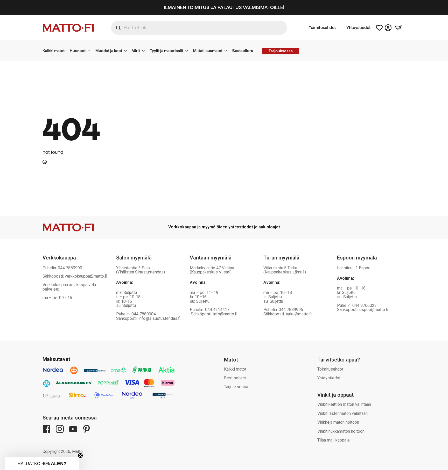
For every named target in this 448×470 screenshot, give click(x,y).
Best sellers (235, 377)
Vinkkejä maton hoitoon (338, 422)
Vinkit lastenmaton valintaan (342, 413)
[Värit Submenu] (145, 51)
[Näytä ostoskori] (398, 28)
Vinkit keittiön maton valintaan (344, 404)
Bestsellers (242, 50)
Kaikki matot (54, 50)
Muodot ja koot (108, 50)
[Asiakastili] (388, 27)
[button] (42, 463)
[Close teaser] (80, 455)
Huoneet (78, 50)
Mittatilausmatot (207, 50)
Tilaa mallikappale (333, 440)
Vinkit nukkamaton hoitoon (341, 431)
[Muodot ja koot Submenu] (127, 51)
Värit (136, 50)
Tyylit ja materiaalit (166, 50)
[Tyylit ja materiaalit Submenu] (188, 51)
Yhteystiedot (358, 27)
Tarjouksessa (236, 386)
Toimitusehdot (322, 27)
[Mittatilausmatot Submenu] (227, 51)
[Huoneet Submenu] (90, 51)
